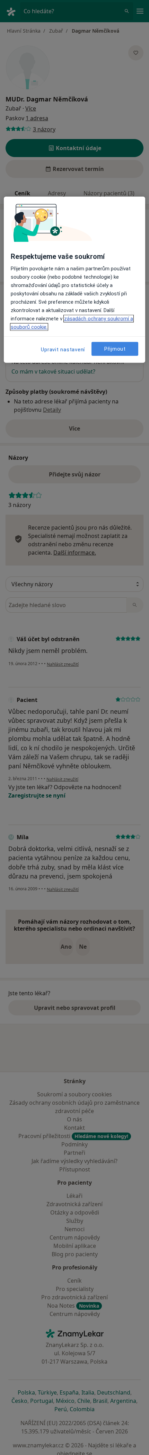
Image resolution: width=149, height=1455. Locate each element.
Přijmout (115, 348)
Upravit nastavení (63, 349)
